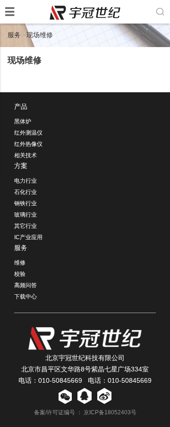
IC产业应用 (28, 237)
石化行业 (25, 192)
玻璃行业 (25, 214)
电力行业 (25, 180)
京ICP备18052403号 (110, 412)
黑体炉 (22, 121)
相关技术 (25, 155)
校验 (20, 274)
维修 (20, 262)
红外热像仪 (28, 144)
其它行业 (25, 226)
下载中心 (25, 296)
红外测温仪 (28, 132)
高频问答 (25, 285)
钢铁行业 (25, 203)
